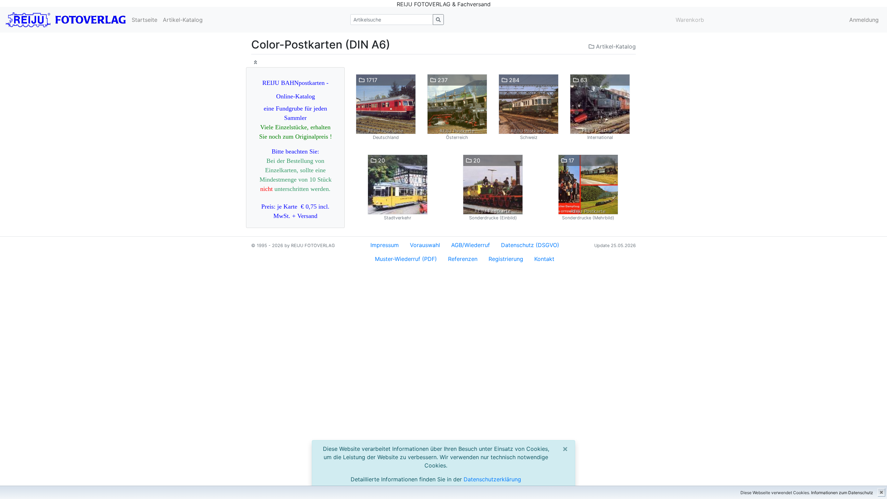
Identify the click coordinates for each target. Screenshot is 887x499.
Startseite (144, 19)
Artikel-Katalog (183, 19)
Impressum (384, 245)
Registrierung (506, 258)
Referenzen (462, 258)
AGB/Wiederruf (470, 245)
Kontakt (544, 258)
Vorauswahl (425, 245)
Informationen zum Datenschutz (842, 492)
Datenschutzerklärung (492, 479)
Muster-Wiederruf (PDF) (406, 258)
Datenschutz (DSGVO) (530, 245)
